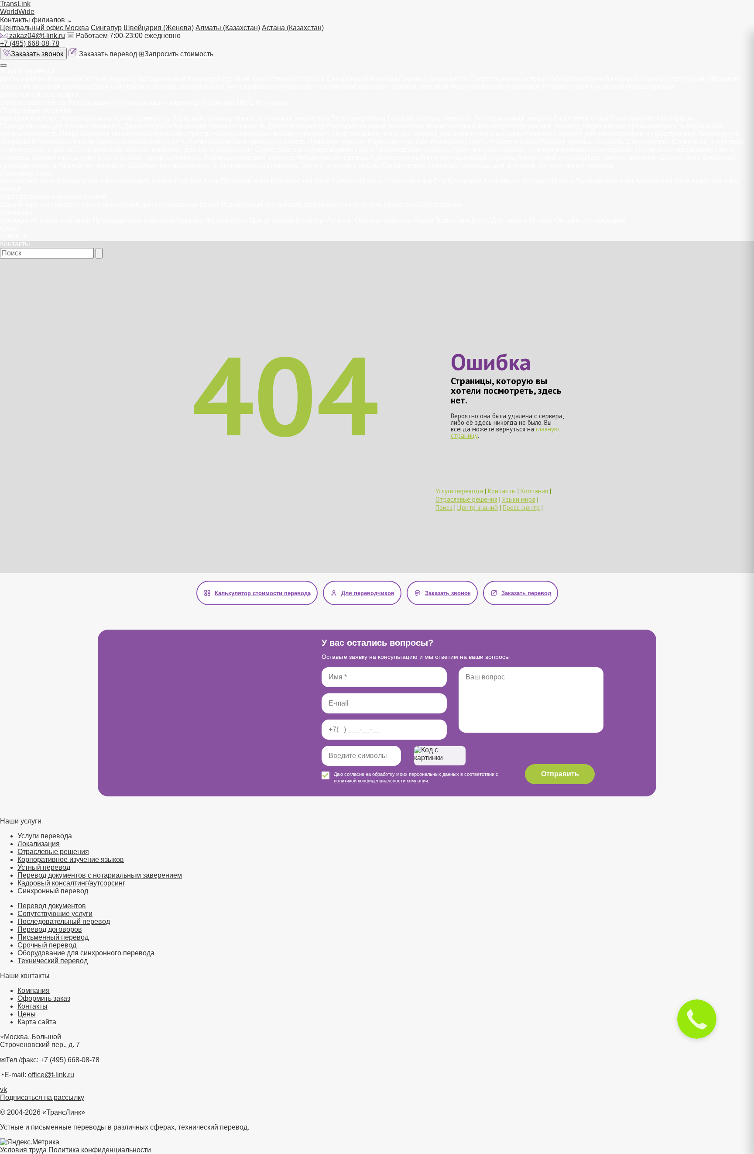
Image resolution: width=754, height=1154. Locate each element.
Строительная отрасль (36, 149)
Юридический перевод (418, 165)
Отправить (560, 774)
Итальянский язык (300, 181)
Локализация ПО (95, 102)
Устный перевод (109, 79)
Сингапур (106, 27)
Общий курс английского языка (50, 204)
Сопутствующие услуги (507, 79)
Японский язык (244, 181)
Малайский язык (663, 181)
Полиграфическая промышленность (246, 141)
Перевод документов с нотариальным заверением (99, 875)
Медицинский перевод (544, 126)
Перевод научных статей (583, 86)
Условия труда (23, 1150)
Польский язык (408, 181)
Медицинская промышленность (634, 126)
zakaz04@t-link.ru (37, 35)
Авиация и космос (29, 118)
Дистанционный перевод (40, 79)
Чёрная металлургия (92, 165)
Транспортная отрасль (412, 149)
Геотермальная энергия (513, 118)
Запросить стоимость (176, 54)
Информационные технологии (375, 126)
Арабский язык (715, 181)
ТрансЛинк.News (462, 220)
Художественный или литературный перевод (442, 157)
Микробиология (84, 134)
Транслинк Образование (423, 204)
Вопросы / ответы (324, 220)
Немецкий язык (142, 181)
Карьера (190, 220)
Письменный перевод (54, 86)
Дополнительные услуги (39, 94)
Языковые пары (26, 173)
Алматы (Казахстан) (227, 27)
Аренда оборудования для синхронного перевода (233, 86)
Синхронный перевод (361, 79)
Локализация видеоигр (161, 102)
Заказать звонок (37, 54)
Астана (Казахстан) (293, 27)
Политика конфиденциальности (99, 1150)
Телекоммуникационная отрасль (580, 149)
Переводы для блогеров (496, 165)
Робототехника (514, 141)
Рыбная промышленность (582, 141)
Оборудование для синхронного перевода (85, 953)
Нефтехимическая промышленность (271, 134)
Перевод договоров (672, 79)
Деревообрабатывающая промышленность (194, 126)
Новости (13, 236)
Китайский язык (193, 181)
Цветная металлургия (623, 157)
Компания (16, 212)
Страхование (231, 149)
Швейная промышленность (172, 165)
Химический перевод (552, 157)
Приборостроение (336, 141)
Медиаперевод (650, 86)
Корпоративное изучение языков (53, 196)
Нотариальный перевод (176, 79)
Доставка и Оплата (522, 220)
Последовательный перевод (592, 79)
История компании (60, 220)
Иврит (510, 181)
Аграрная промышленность (217, 118)
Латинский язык (356, 181)
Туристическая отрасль (488, 149)
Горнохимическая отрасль (652, 118)
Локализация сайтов (33, 102)
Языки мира (518, 499)
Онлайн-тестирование (591, 220)
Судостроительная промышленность (314, 149)
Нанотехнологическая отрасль (160, 134)
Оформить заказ (43, 998)
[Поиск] (99, 253)
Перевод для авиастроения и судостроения (625, 134)
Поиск (443, 507)
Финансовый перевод (332, 157)
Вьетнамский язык (605, 181)
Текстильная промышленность (684, 149)
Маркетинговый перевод (466, 126)
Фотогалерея (227, 220)
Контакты (15, 244)
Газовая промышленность (430, 118)
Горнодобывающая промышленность (61, 126)
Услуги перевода (27, 71)
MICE (245, 102)
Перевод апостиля (418, 86)
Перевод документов (433, 79)
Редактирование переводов (495, 86)
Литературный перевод (576, 165)
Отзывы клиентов (383, 220)
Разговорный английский (261, 204)
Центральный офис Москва (44, 27)
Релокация (273, 102)
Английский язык (27, 181)
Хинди (10, 189)
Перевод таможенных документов (55, 157)
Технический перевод (352, 86)
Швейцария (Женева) (158, 27)
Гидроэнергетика (581, 118)
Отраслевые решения (36, 110)
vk (3, 1089)
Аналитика (217, 102)
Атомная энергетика (296, 118)
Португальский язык (466, 181)
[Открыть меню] (3, 65)
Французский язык (85, 181)
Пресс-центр (521, 507)
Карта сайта (36, 1022)
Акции (423, 220)
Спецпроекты (648, 141)
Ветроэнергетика (358, 118)
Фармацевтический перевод (249, 157)
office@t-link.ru (51, 1074)
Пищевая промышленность (141, 141)
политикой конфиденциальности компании (381, 780)
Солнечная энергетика (708, 141)
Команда (14, 220)
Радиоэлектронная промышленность (428, 141)
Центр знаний (272, 220)
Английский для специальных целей (160, 204)
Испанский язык (548, 181)
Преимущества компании (134, 220)
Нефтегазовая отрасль (369, 134)
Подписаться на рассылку (42, 1097)
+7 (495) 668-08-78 (29, 43)
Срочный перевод (121, 86)
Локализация (38, 843)
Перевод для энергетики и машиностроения (480, 134)
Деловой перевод (295, 126)
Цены (9, 228)
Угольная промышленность (157, 157)
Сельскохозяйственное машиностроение (141, 149)
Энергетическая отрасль (340, 165)
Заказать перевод (109, 54)
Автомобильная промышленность (115, 118)
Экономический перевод (258, 165)
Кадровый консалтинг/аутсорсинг (271, 79)
